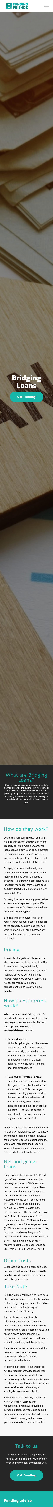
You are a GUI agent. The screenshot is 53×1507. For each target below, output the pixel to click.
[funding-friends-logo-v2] (22, 6)
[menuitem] (45, 6)
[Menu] (45, 6)
